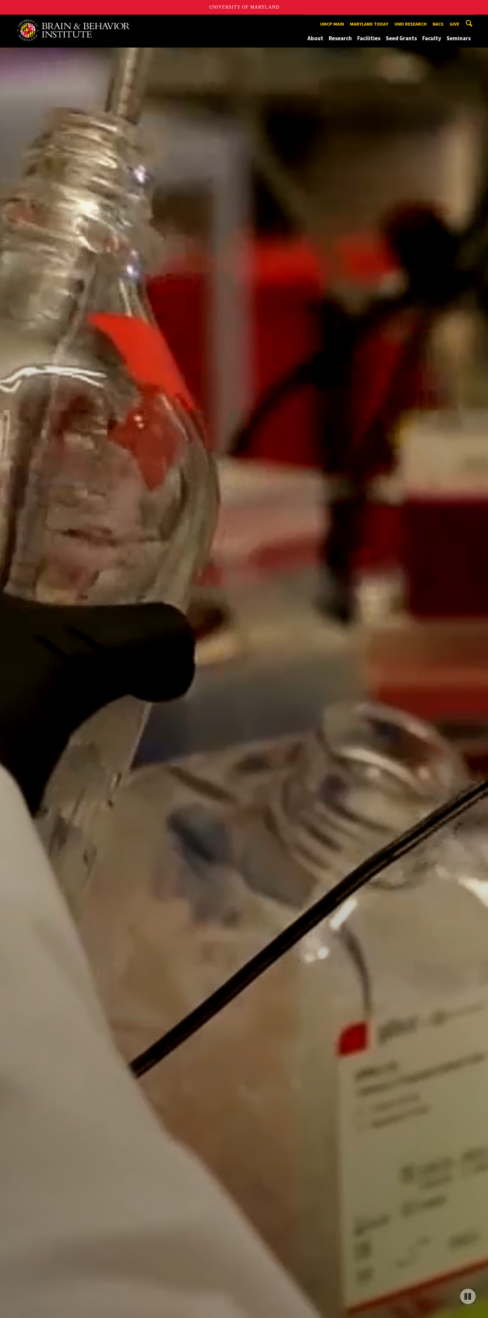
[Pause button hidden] (464, 1294)
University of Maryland (244, 7)
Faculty (431, 38)
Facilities (368, 38)
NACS (438, 24)
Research (340, 38)
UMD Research (410, 24)
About (315, 38)
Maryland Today (369, 24)
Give (454, 24)
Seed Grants (401, 38)
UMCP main (332, 24)
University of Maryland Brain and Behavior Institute (78, 21)
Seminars (459, 38)
